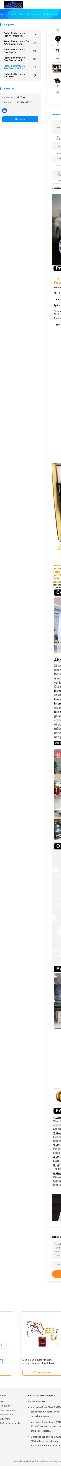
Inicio (2, 1401)
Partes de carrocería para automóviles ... (20, 34)
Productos (5, 1405)
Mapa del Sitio (7, 1414)
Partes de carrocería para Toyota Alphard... (20, 67)
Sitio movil (5, 1419)
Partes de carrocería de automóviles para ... (20, 42)
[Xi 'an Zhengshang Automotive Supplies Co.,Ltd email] (4, 110)
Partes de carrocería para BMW (20, 75)
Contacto (20, 119)
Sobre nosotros (8, 1410)
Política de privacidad (10, 1423)
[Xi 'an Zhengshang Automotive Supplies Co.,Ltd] (14, 4)
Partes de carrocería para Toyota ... (20, 50)
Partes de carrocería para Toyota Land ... (20, 59)
